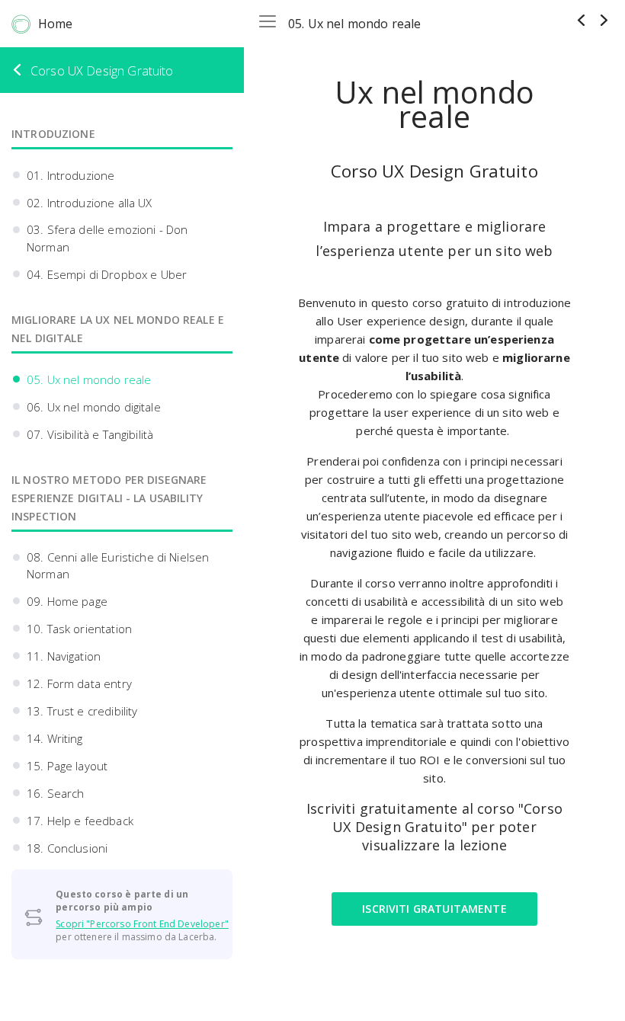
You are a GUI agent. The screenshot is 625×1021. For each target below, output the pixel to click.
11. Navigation (64, 656)
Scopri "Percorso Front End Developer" (142, 923)
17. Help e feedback (80, 820)
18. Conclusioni (67, 848)
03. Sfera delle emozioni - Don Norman (107, 238)
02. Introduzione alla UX (89, 202)
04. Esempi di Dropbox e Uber (107, 274)
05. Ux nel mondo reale (89, 379)
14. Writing (55, 738)
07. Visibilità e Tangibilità (90, 434)
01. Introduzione (70, 175)
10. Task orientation (79, 628)
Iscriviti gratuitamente (434, 908)
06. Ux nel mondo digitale (94, 406)
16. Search (56, 793)
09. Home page (67, 601)
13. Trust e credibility (82, 711)
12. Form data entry (79, 683)
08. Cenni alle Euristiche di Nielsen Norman (118, 565)
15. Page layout (67, 765)
